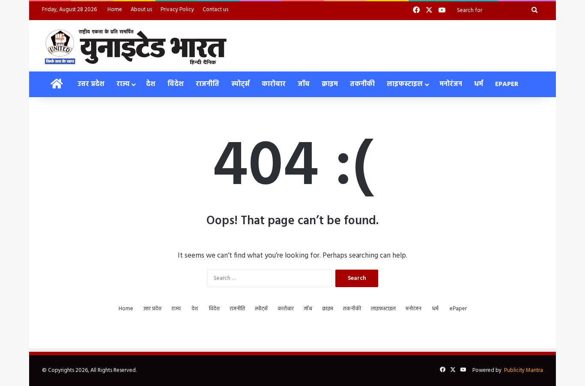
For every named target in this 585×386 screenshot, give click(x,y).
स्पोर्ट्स (240, 84)
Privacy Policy (177, 9)
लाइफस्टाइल (405, 84)
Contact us (215, 9)
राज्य (122, 84)
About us (141, 9)
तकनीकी (362, 84)
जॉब (304, 84)
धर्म (478, 84)
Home (114, 9)
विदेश (175, 84)
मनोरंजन (450, 84)
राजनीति (207, 84)
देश (150, 84)
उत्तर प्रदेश (91, 84)
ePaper (507, 84)
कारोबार (274, 84)
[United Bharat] (135, 46)
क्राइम (330, 84)
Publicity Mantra (523, 370)
